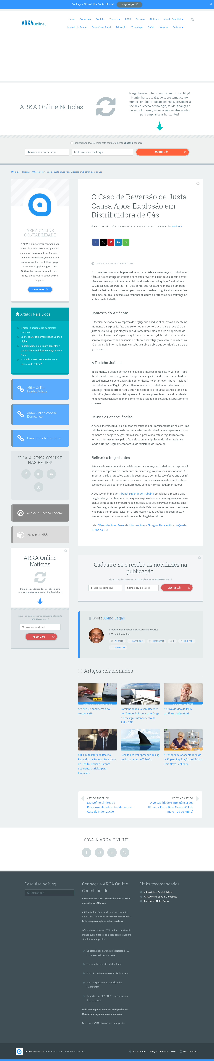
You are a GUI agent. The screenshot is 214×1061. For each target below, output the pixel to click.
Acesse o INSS (37, 534)
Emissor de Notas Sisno (44, 438)
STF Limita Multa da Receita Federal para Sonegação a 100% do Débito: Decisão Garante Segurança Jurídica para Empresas (97, 764)
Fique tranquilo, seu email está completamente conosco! (108, 142)
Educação (121, 27)
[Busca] (189, 16)
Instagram (158, 641)
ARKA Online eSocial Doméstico (42, 414)
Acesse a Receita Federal (45, 513)
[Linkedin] (51, 474)
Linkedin (188, 641)
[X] (38, 487)
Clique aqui (128, 4)
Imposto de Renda (76, 27)
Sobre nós (85, 19)
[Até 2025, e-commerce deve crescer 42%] (97, 704)
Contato (100, 19)
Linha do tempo (190, 1051)
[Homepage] (33, 23)
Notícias (154, 19)
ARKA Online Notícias (34, 1051)
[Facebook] (26, 474)
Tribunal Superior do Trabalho (136, 493)
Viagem (164, 27)
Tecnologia (137, 27)
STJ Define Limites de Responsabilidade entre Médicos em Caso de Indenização (110, 805)
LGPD (128, 19)
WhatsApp (120, 647)
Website (119, 641)
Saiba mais (38, 289)
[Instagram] (38, 474)
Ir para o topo (139, 1051)
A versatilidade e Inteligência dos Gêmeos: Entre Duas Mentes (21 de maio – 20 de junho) (170, 805)
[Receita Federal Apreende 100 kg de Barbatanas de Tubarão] (140, 750)
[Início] (20, 1051)
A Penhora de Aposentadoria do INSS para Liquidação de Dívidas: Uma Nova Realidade (183, 759)
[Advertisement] (107, 59)
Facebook (137, 641)
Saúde (151, 27)
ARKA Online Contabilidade (37, 389)
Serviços (140, 19)
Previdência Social (101, 27)
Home (72, 19)
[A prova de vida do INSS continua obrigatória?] (183, 704)
